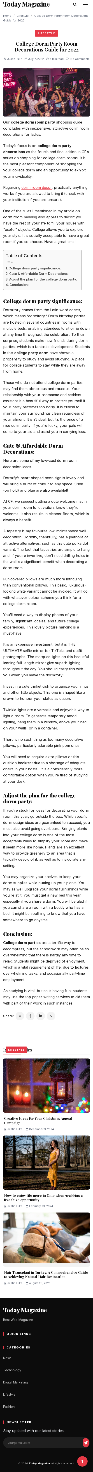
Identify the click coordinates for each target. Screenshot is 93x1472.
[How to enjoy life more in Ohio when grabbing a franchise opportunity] (46, 1163)
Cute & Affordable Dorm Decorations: (39, 274)
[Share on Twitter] (20, 1016)
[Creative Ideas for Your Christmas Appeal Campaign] (46, 1085)
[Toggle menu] (85, 4)
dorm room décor (36, 187)
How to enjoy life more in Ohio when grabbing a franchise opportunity (43, 1197)
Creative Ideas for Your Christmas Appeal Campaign (38, 1120)
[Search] (74, 4)
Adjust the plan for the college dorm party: (43, 279)
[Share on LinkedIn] (40, 1016)
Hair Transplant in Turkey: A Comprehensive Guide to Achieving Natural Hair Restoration (46, 1274)
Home (7, 15)
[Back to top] (82, 1461)
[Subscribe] (86, 1442)
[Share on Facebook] (30, 1016)
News (7, 1358)
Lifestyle (23, 15)
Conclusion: (19, 285)
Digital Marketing (15, 1382)
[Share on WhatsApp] (51, 1016)
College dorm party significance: (35, 268)
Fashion (9, 1407)
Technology (12, 1370)
